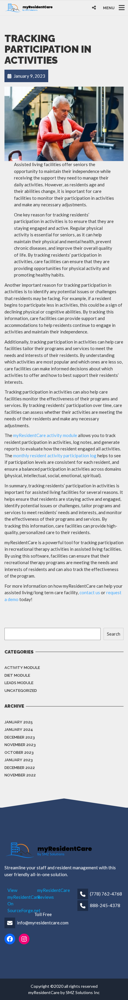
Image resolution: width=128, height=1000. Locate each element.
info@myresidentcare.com (42, 922)
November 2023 (20, 744)
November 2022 (20, 775)
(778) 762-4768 (106, 893)
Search (113, 633)
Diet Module (17, 675)
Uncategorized (20, 690)
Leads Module (18, 683)
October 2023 (19, 752)
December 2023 (19, 737)
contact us (89, 592)
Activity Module (22, 667)
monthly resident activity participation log (54, 455)
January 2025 (18, 722)
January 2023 (18, 760)
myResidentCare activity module (45, 435)
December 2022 (19, 767)
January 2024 (18, 729)
